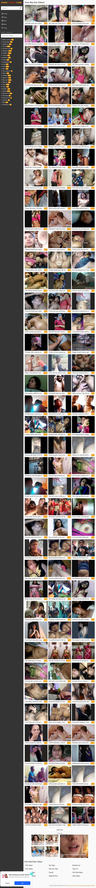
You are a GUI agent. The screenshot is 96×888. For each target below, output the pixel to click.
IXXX (26, 879)
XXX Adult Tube (30, 872)
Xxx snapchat (7, 71)
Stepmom (6, 44)
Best (4, 24)
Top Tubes (52, 865)
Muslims (6, 57)
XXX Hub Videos (77, 872)
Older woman (7, 39)
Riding (6, 91)
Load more (59, 829)
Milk (5, 102)
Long (5, 28)
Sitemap (69, 885)
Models (6, 89)
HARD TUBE (11, 2)
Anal (5, 66)
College (6, 75)
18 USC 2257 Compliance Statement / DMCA (83, 885)
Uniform (5, 100)
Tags (5, 17)
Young (6, 46)
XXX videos (29, 865)
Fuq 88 (51, 872)
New (4, 21)
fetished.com (76, 865)
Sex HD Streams (30, 876)
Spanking (6, 95)
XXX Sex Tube (53, 869)
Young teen (7, 42)
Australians (6, 62)
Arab (5, 64)
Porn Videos (29, 869)
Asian (5, 86)
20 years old (6, 98)
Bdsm (5, 73)
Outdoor (6, 53)
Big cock (6, 80)
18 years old (7, 48)
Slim (5, 68)
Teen (5, 84)
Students (6, 51)
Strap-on (6, 77)
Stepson (6, 82)
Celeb (5, 59)
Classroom (6, 104)
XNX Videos (76, 876)
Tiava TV (75, 869)
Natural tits (7, 93)
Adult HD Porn (53, 876)
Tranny (6, 55)
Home (5, 13)
